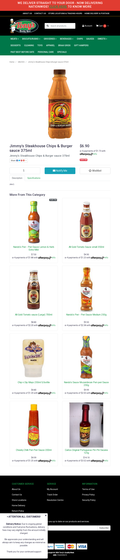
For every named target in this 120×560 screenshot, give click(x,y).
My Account (52, 489)
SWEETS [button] (102, 39)
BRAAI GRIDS (64, 45)
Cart (101, 26)
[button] (95, 170)
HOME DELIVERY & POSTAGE (96, 13)
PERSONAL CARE (46, 52)
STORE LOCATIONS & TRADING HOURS (65, 13)
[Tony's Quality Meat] (24, 26)
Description (17, 178)
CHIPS (80, 39)
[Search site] (48, 25)
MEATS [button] (14, 39)
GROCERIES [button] (49, 39)
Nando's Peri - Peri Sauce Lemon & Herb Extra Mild (33, 248)
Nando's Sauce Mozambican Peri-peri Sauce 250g (86, 384)
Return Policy (18, 511)
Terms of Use (88, 489)
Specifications (33, 178)
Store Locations (19, 500)
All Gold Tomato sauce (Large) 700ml (33, 314)
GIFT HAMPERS (81, 45)
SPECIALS (62, 52)
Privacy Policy (88, 494)
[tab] (17, 178)
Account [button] (88, 26)
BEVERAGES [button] (66, 39)
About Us (16, 489)
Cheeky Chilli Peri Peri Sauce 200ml (34, 450)
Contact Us (17, 494)
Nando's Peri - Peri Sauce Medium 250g (86, 314)
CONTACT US (40, 13)
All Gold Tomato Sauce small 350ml (86, 247)
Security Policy (89, 500)
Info (95, 154)
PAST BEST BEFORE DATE (22, 52)
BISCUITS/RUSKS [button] (30, 39)
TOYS (40, 45)
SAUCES (90, 39)
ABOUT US (27, 13)
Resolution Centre (55, 500)
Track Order (52, 494)
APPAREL (50, 45)
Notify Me (61, 170)
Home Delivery (18, 505)
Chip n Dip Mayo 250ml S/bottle (34, 382)
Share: (13, 161)
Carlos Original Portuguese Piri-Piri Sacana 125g (86, 451)
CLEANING (29, 45)
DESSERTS (16, 45)
